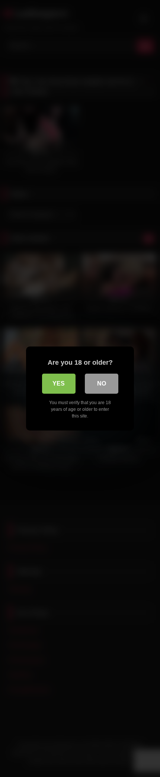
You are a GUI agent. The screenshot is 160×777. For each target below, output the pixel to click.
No (101, 383)
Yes (58, 383)
